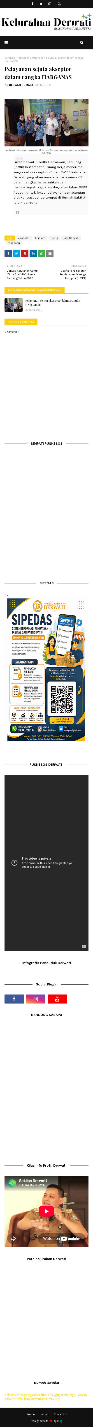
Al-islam (40, 238)
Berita (54, 238)
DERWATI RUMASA (21, 85)
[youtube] (59, 4)
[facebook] (32, 4)
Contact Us (61, 1414)
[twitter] (41, 4)
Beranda (10, 57)
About (45, 1414)
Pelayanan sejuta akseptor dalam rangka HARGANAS (52, 302)
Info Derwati (71, 238)
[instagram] (50, 4)
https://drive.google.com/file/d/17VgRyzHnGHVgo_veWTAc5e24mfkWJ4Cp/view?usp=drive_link (46, 1397)
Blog (59, 1420)
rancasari (24, 57)
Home (31, 1414)
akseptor (23, 238)
